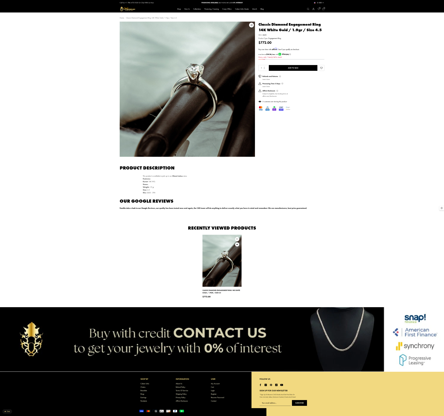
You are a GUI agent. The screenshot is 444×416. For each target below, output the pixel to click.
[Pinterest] (272, 385)
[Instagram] (266, 385)
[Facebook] (261, 385)
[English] (314, 3)
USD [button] (319, 3)
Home (122, 18)
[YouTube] (282, 385)
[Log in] (313, 9)
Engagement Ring (274, 38)
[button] (323, 3)
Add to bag (293, 68)
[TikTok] (277, 385)
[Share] (251, 25)
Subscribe (299, 403)
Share (251, 25)
